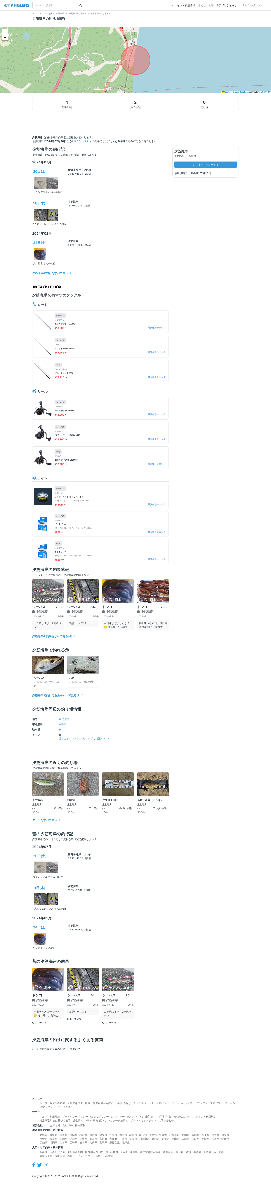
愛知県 (73, 1138)
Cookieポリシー (99, 1116)
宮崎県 (103, 1142)
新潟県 (185, 1134)
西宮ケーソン (75, 1156)
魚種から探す (123, 1103)
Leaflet (228, 91)
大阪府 (113, 1138)
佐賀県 (63, 1142)
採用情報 (80, 1125)
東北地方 (64, 719)
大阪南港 (60, 1156)
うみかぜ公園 (57, 1152)
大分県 (93, 1142)
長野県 (43, 1138)
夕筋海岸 (73, 201)
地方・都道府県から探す (99, 1103)
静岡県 (63, 1138)
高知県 (43, 1142)
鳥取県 (155, 1138)
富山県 (195, 1134)
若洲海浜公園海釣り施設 (177, 1152)
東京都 (163, 1134)
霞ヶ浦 (104, 1152)
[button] (5, 32)
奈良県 (133, 1138)
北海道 (43, 1134)
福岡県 (53, 1142)
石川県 (205, 1134)
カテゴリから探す (226, 5)
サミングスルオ (83, 141)
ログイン (230, 1103)
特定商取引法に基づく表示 (55, 1120)
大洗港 (207, 1152)
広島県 (185, 1138)
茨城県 (113, 1134)
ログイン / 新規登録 (183, 5)
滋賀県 (93, 1138)
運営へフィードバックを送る (56, 1107)
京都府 (103, 1138)
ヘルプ (43, 1116)
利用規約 (55, 1116)
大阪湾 (124, 1152)
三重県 (83, 1138)
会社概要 (67, 1125)
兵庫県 (123, 1138)
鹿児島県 (114, 1142)
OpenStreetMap (242, 91)
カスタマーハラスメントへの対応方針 (133, 1116)
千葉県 (153, 1134)
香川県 (215, 1138)
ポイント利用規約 (205, 1116)
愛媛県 (225, 1138)
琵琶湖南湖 (91, 1152)
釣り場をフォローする (205, 164)
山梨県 (225, 1134)
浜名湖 (114, 1152)
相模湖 (43, 1152)
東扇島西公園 (75, 1152)
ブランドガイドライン (143, 1120)
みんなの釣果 (206, 5)
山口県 (195, 1138)
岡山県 (175, 1138)
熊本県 (83, 1142)
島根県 (165, 1138)
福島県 (62, 724)
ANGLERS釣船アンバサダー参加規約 (106, 1120)
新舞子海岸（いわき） (81, 169)
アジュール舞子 (94, 1156)
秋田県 (83, 1134)
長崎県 (73, 1142)
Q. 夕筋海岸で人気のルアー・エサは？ (58, 1049)
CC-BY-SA (265, 91)
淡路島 (134, 1152)
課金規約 (78, 1120)
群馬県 (133, 1134)
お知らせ (55, 1125)
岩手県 (63, 1134)
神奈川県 (174, 1134)
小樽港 (109, 1156)
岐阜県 (53, 1138)
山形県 (93, 1134)
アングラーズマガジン (210, 1103)
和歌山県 (144, 1138)
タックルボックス (252, 5)
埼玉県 (143, 1134)
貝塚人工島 (46, 1156)
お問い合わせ (166, 1120)
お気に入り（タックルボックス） (175, 1103)
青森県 (53, 1134)
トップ (43, 1103)
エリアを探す (75, 1103)
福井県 (215, 1134)
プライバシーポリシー (75, 1116)
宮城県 (73, 1134)
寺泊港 (197, 1152)
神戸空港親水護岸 (150, 1152)
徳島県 (205, 1138)
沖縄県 (126, 1142)
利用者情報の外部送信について (175, 1116)
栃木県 (123, 1134)
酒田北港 (218, 1152)
